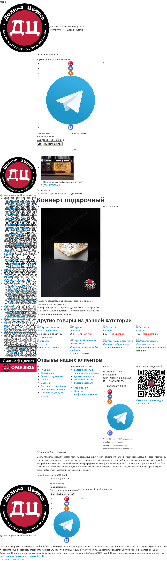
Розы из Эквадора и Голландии (18, 206)
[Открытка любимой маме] (118, 340)
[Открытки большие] (48, 326)
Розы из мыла (11, 329)
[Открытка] (76, 326)
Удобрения (14, 351)
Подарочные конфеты (16, 319)
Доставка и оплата (84, 376)
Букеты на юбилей (18, 221)
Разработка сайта (46, 474)
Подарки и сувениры (15, 322)
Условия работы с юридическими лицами (86, 371)
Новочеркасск (44, 133)
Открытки (9, 306)
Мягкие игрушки (16, 312)
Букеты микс (15, 214)
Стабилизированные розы (18, 280)
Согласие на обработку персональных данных (53, 387)
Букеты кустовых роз (19, 218)
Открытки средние (146, 344)
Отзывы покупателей (52, 376)
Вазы (7, 325)
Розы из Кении (16, 211)
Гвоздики (9, 253)
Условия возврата (83, 382)
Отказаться (18, 559)
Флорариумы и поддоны (21, 355)
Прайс (44, 379)
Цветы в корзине (17, 237)
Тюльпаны (9, 250)
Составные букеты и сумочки (19, 332)
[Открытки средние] (147, 340)
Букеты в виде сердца (20, 234)
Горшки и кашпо (16, 348)
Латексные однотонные (20, 289)
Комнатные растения (15, 335)
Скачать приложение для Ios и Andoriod (149, 401)
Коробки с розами (17, 224)
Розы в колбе (15, 260)
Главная (41, 193)
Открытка (75, 330)
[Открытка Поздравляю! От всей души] (85, 341)
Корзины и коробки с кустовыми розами (19, 229)
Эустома (8, 273)
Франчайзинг (81, 387)
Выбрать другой (52, 143)
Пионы (7, 270)
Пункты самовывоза (84, 379)
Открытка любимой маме (116, 344)
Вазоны (12, 345)
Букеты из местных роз (20, 201)
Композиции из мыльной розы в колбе (21, 265)
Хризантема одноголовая (22, 247)
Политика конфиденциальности (85, 392)
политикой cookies (36, 556)
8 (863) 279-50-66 (50, 185)
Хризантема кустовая (19, 244)
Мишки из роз (11, 276)
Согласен (5, 559)
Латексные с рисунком (20, 286)
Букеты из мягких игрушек (22, 315)
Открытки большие (47, 330)
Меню (3, 1)
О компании (47, 372)
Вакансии (46, 382)
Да (39, 143)
